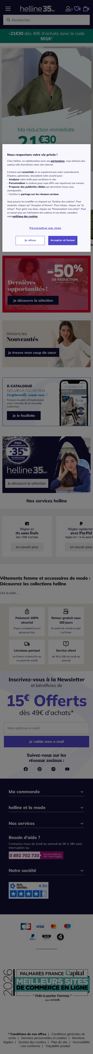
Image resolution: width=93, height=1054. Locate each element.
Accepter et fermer (63, 240)
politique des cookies (25, 216)
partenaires (58, 160)
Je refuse (30, 240)
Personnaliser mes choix (45, 228)
